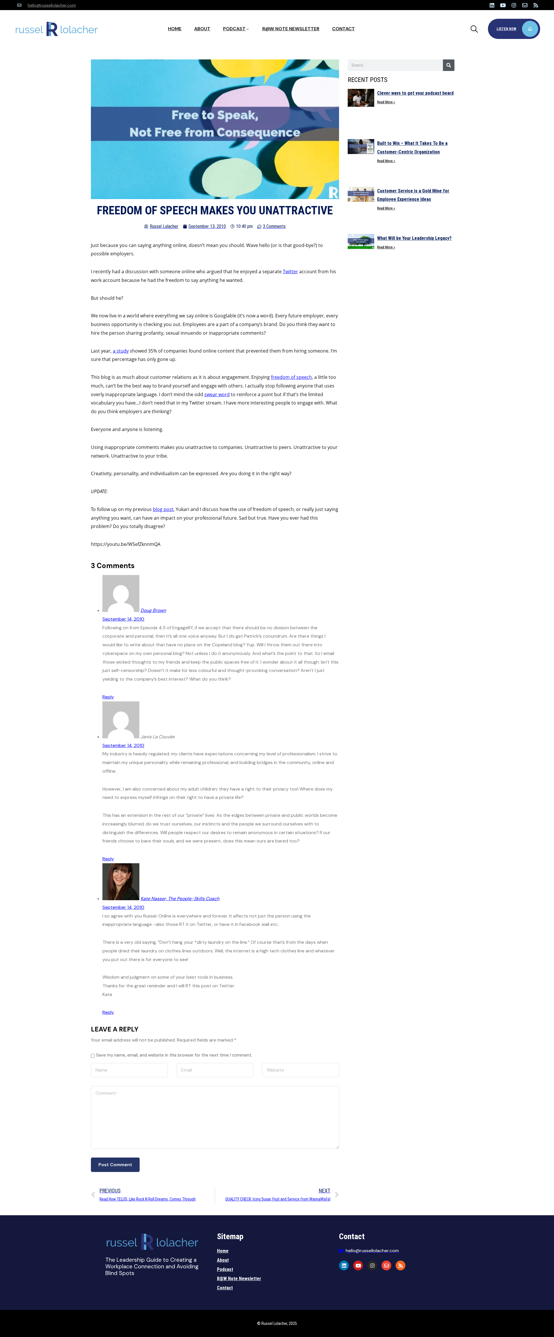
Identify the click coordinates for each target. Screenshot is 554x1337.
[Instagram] (513, 5)
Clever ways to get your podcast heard (415, 93)
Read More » (386, 102)
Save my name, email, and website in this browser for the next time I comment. (174, 1055)
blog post (163, 509)
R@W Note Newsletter (290, 29)
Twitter (290, 271)
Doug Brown (153, 610)
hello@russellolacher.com (52, 5)
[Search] (448, 65)
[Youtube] (503, 5)
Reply (108, 697)
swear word (217, 394)
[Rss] (535, 5)
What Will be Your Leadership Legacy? (414, 238)
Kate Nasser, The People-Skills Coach (180, 899)
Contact (343, 29)
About (202, 29)
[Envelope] (524, 5)
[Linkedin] (492, 5)
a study (121, 351)
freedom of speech (291, 377)
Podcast (234, 29)
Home (174, 29)
